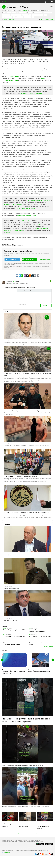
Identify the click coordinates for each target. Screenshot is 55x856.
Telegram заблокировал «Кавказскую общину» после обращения (10, 824)
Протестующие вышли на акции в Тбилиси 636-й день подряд (21, 476)
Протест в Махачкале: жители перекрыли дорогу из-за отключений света (22, 765)
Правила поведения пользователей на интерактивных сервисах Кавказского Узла (32, 850)
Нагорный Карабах (6, 14)
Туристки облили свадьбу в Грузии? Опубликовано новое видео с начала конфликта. (25, 806)
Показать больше (27, 832)
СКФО (45, 14)
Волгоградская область (43, 10)
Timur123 (14, 281)
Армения (25, 10)
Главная (4, 21)
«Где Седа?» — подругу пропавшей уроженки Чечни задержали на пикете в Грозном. (26, 720)
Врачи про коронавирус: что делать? (39, 200)
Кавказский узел (14, 76)
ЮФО (33, 17)
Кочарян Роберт (8, 556)
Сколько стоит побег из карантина (26, 208)
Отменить (45, 305)
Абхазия (4, 10)
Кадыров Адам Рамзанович (11, 588)
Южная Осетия (20, 17)
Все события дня (48, 646)
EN (5, 1)
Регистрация (22, 304)
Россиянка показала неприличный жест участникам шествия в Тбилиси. (43, 825)
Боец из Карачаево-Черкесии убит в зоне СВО (40, 637)
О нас (3, 843)
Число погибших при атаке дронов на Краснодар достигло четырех (39, 630)
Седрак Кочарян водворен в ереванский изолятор (17, 340)
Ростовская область (26, 14)
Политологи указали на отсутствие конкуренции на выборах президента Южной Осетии (26, 513)
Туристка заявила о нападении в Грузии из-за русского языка (26, 824)
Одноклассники (17, 230)
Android (24, 220)
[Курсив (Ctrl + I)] (21, 290)
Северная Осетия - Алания (37, 14)
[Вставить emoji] (30, 290)
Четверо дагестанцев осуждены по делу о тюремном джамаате (14, 637)
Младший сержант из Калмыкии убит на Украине (40, 643)
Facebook (39, 228)
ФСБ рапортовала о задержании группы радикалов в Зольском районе (14, 643)
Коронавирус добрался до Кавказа (31, 93)
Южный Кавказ (27, 17)
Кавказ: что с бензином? (9, 19)
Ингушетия (13, 12)
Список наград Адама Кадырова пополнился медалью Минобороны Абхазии (25, 411)
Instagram (46, 228)
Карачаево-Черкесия (37, 12)
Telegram (39, 224)
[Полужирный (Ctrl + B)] (18, 290)
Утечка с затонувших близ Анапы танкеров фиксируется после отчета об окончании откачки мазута (14, 671)
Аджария (9, 10)
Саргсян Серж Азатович (10, 620)
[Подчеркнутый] (24, 290)
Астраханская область (32, 10)
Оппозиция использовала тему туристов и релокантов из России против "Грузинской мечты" (27, 374)
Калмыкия (29, 12)
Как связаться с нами (15, 843)
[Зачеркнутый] (27, 290)
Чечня (14, 17)
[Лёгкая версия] (8, 1)
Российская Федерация (16, 14)
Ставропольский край (7, 17)
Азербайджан (19, 10)
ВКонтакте (7, 230)
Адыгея (13, 10)
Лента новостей (10, 21)
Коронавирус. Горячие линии (13, 204)
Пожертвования (29, 843)
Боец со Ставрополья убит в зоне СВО (14, 630)
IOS (29, 220)
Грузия (3, 12)
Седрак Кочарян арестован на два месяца (15, 443)
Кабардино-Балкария (21, 12)
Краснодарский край (47, 12)
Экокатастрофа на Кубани (46, 19)
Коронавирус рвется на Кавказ (26, 215)
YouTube (7, 232)
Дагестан (8, 12)
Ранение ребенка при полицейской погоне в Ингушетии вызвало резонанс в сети (40, 670)
